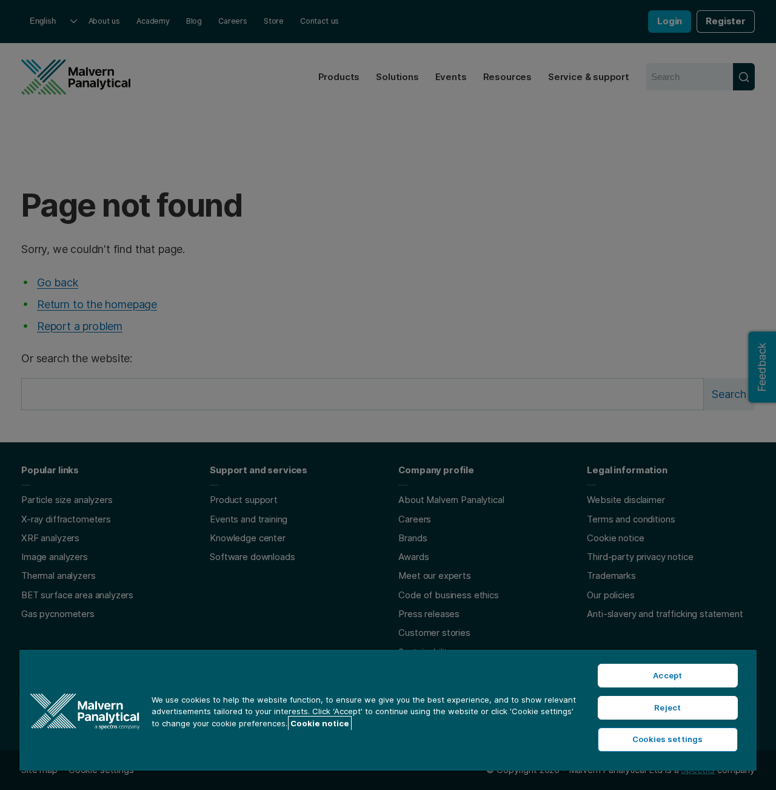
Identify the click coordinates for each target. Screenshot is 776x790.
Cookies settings (667, 739)
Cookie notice (319, 723)
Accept (667, 675)
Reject (667, 707)
